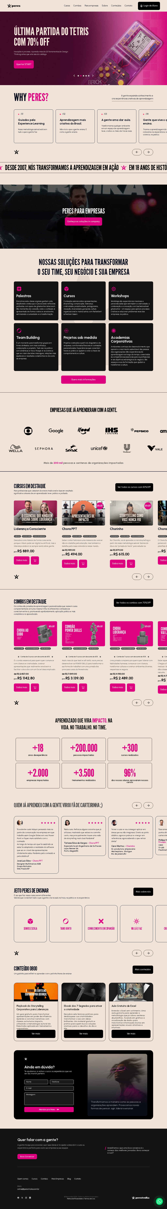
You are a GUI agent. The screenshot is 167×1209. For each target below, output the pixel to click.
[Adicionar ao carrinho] (35, 560)
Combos (77, 5)
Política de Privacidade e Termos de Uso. (81, 1199)
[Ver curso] (35, 513)
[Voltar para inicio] (13, 6)
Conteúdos (116, 5)
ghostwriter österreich (46, 306)
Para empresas (91, 5)
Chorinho (116, 529)
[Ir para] (36, 1012)
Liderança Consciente (30, 529)
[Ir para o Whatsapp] (159, 1201)
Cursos (67, 5)
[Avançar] (92, 76)
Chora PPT (69, 529)
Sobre (105, 5)
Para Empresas (58, 1179)
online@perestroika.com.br (28, 1189)
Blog (69, 1179)
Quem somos (22, 1179)
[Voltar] (74, 76)
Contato (128, 6)
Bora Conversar (27, 1156)
